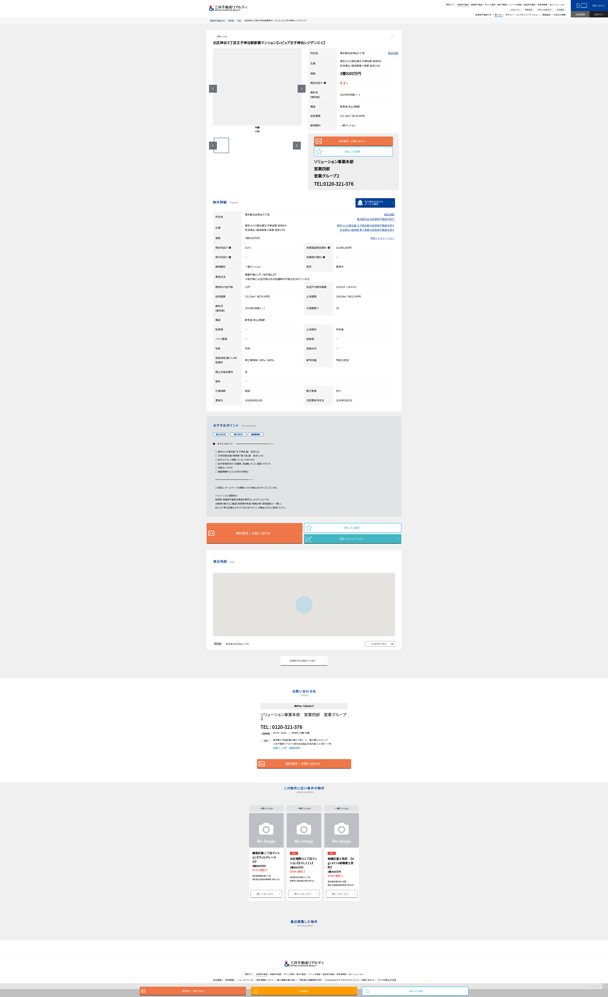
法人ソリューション (557, 4)
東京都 (231, 20)
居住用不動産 (529, 4)
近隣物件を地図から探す (303, 660)
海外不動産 (502, 4)
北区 (239, 20)
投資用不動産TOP (483, 14)
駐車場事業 (542, 4)
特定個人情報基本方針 (310, 979)
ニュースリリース (244, 979)
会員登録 (580, 14)
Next (302, 89)
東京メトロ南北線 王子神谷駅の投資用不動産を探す (365, 225)
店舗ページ (278, 747)
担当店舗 (303, 991)
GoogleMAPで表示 (378, 643)
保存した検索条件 (544, 9)
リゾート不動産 (515, 4)
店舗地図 (293, 747)
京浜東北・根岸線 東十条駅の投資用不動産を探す (367, 230)
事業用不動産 (476, 4)
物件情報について (264, 979)
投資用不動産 (463, 4)
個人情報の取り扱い (286, 979)
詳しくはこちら (265, 893)
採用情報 (229, 979)
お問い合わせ (598, 5)
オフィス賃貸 (490, 4)
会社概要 (217, 979)
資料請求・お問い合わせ (193, 990)
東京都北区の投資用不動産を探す (375, 219)
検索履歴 (560, 9)
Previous (213, 89)
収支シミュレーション (382, 238)
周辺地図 (393, 53)
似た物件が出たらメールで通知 (374, 203)
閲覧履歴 (528, 9)
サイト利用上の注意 (386, 979)
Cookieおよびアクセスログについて (341, 979)
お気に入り (515, 9)
